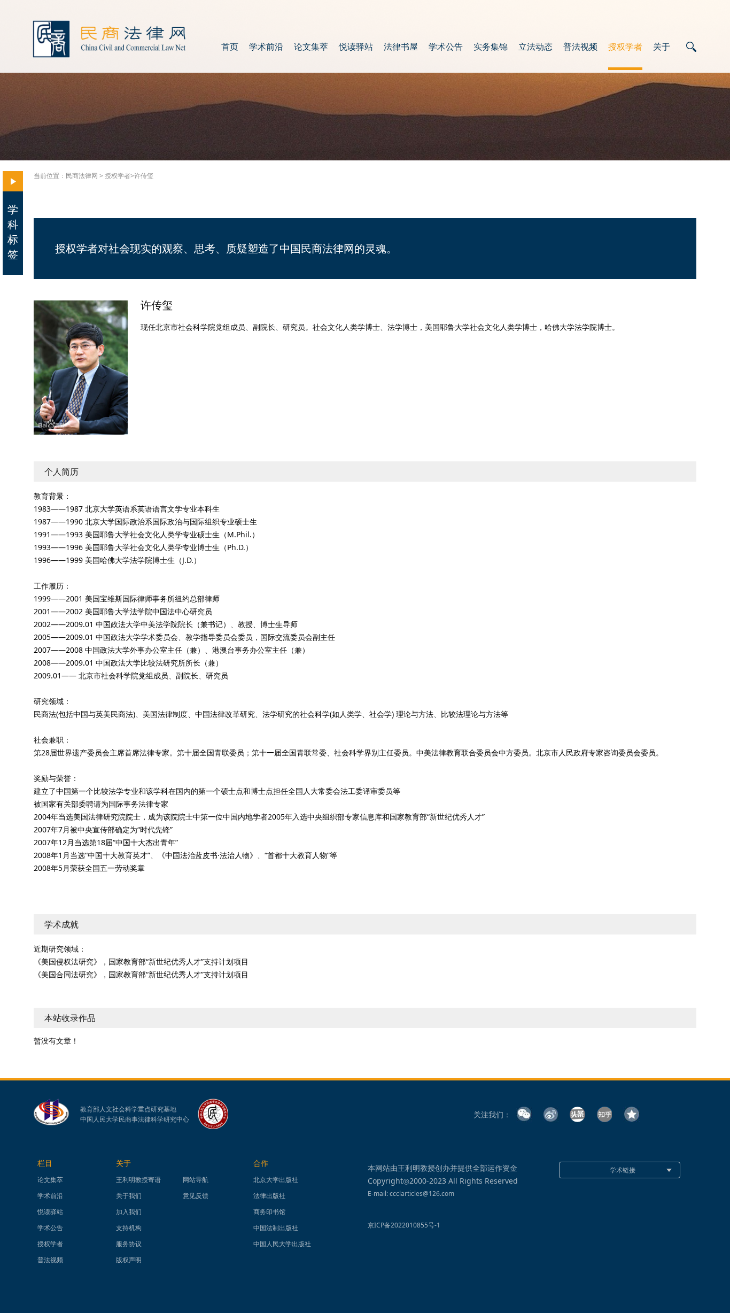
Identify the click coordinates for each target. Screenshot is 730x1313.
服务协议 (129, 1243)
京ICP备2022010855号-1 (404, 1225)
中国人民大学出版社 (282, 1243)
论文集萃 (311, 47)
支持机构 (129, 1227)
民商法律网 (82, 175)
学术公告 (446, 47)
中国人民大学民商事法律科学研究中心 (134, 1119)
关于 (661, 47)
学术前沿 (266, 47)
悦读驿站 (356, 47)
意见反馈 (195, 1195)
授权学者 (625, 47)
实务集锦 (490, 47)
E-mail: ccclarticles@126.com (411, 1193)
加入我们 (129, 1211)
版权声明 (129, 1259)
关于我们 (129, 1195)
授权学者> (119, 175)
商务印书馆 (269, 1211)
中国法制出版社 (275, 1227)
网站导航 (195, 1179)
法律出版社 (269, 1195)
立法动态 (535, 47)
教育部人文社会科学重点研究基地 (128, 1109)
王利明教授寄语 (138, 1179)
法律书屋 (401, 47)
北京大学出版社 (275, 1179)
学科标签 (12, 231)
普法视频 (580, 47)
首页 (229, 47)
